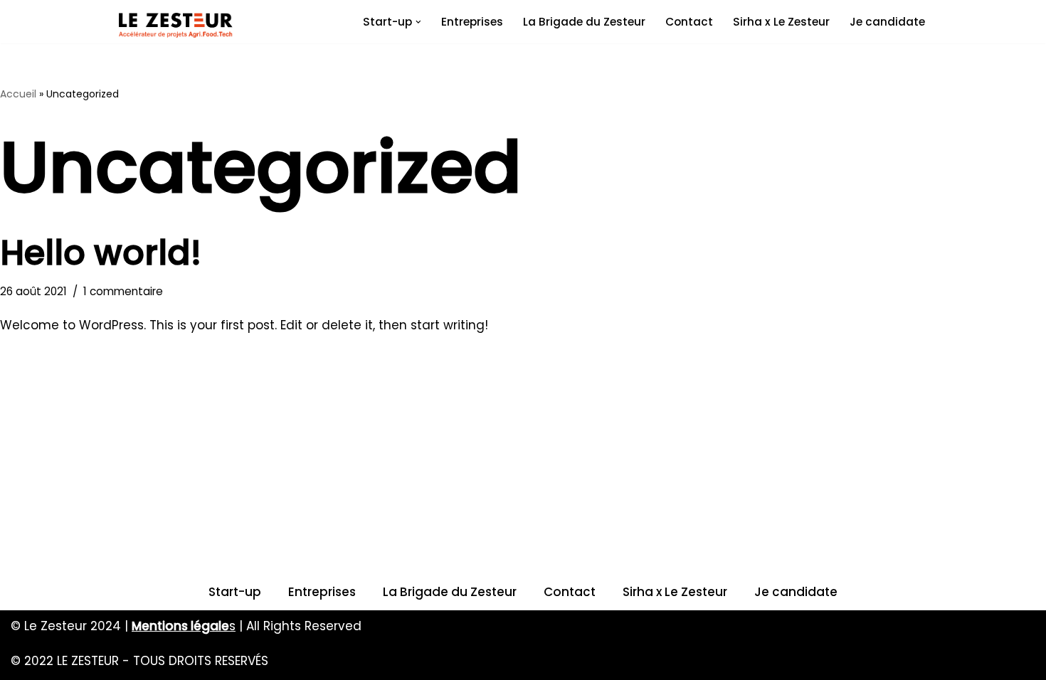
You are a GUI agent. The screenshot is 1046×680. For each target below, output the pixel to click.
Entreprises (472, 21)
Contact (689, 21)
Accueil (18, 94)
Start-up (234, 591)
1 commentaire (123, 291)
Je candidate (887, 21)
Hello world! (100, 253)
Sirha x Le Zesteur (781, 21)
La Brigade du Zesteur (584, 21)
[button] (418, 22)
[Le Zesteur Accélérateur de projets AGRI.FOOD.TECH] (176, 25)
